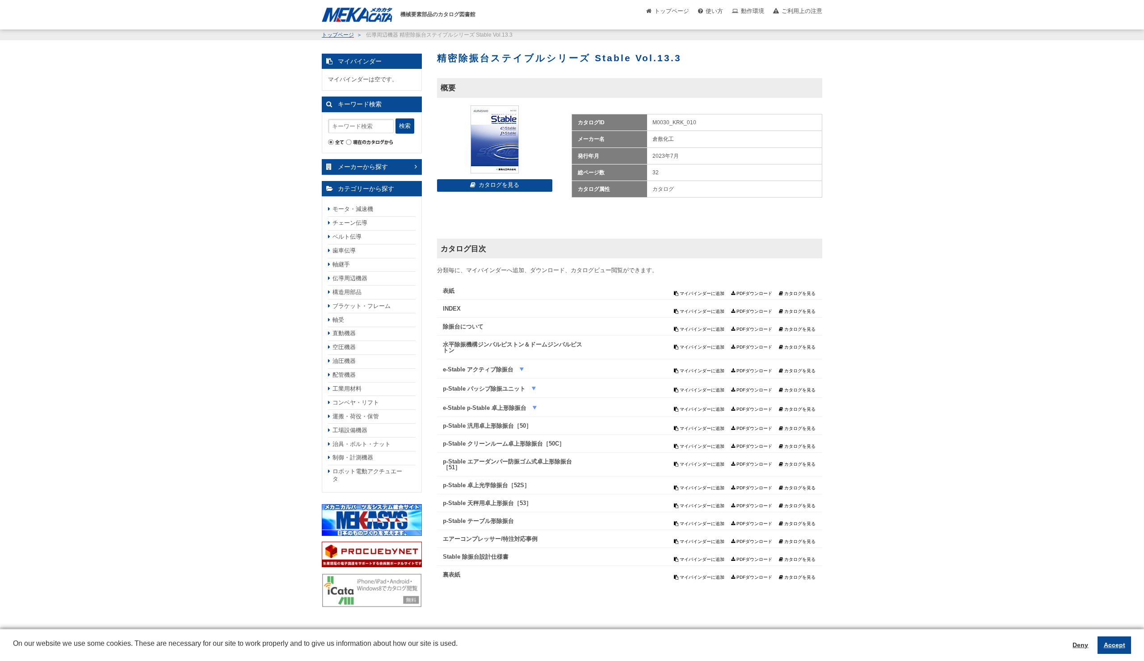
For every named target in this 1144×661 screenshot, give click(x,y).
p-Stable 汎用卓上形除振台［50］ (487, 425)
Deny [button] (1080, 644)
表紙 (448, 290)
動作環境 (752, 11)
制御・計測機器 (352, 457)
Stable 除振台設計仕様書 (476, 556)
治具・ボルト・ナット (361, 444)
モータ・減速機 (352, 209)
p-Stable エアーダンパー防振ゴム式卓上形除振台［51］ (507, 464)
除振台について (463, 326)
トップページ (671, 11)
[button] (14, 650)
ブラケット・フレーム (361, 306)
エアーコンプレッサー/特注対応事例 (490, 538)
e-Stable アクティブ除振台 (479, 369)
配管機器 (344, 374)
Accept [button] (1114, 644)
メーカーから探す (363, 167)
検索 (405, 125)
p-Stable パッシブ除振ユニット (485, 388)
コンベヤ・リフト (355, 402)
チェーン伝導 (349, 222)
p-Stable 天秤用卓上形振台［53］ (487, 503)
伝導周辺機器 (349, 278)
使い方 (714, 11)
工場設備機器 (349, 430)
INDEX (452, 308)
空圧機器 (344, 347)
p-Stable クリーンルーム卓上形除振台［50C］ (504, 443)
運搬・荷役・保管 (355, 416)
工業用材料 (347, 388)
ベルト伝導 (347, 236)
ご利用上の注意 (802, 11)
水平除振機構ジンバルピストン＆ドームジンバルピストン (512, 347)
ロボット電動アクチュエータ (367, 475)
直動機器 (344, 333)
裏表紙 (451, 574)
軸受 (338, 319)
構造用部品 (347, 292)
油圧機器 (344, 361)
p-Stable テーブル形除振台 (478, 521)
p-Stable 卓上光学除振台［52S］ (486, 485)
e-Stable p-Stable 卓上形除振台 (485, 407)
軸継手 (341, 264)
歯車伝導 (344, 250)
